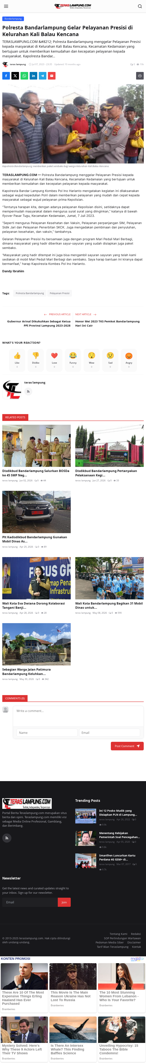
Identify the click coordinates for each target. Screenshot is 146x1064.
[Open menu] (6, 6)
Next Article (83, 314)
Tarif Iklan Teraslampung (113, 947)
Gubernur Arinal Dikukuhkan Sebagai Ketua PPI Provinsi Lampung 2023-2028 (39, 323)
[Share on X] (15, 76)
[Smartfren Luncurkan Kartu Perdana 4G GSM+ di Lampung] (85, 860)
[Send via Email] (52, 76)
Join (64, 902)
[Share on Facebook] (6, 76)
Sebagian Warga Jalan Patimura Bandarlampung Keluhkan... (26, 671)
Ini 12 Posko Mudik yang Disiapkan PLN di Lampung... (118, 812)
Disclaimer (134, 942)
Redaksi (136, 934)
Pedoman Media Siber (110, 942)
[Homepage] (73, 6)
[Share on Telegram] (42, 76)
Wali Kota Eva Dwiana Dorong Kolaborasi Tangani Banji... (33, 605)
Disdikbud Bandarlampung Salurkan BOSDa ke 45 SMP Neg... (35, 473)
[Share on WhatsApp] (24, 76)
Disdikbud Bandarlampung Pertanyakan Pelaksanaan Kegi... (106, 473)
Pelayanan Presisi (59, 293)
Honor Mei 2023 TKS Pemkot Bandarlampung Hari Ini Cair (107, 323)
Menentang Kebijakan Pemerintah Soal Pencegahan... (119, 835)
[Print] (140, 76)
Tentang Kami (118, 934)
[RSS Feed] (28, 391)
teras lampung (34, 382)
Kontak (136, 947)
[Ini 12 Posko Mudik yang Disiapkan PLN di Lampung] (85, 816)
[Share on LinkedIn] (33, 76)
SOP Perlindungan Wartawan (122, 938)
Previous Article (59, 314)
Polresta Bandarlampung (30, 293)
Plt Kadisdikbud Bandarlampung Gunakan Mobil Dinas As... (34, 539)
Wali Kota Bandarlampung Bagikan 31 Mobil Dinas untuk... (109, 605)
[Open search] (139, 6)
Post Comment (124, 746)
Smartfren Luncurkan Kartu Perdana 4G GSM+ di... (117, 857)
